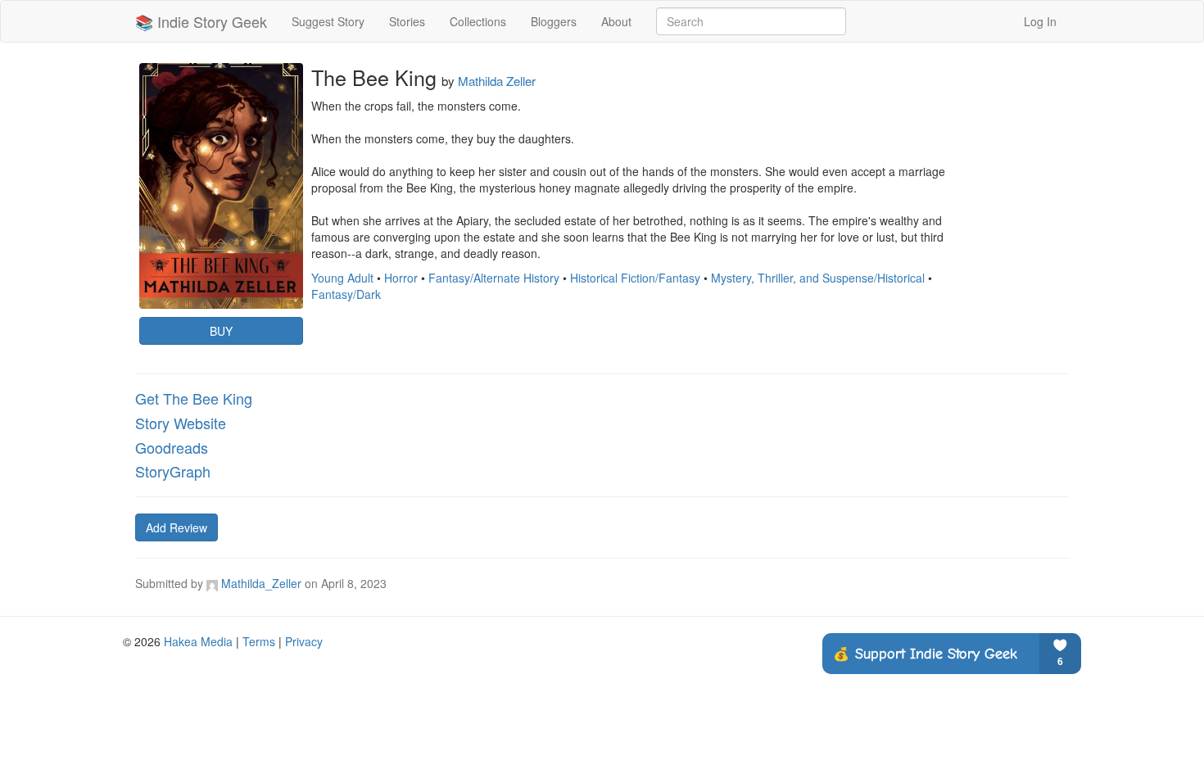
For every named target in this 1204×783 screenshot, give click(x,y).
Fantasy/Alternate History (493, 277)
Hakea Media (198, 641)
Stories (407, 21)
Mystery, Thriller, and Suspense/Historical (818, 277)
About (616, 21)
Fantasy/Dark (346, 294)
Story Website (180, 422)
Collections (478, 21)
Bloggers (554, 21)
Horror (401, 277)
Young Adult (342, 277)
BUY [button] (221, 331)
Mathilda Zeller (497, 80)
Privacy (304, 641)
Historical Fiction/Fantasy (635, 277)
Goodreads (171, 447)
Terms (258, 641)
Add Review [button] (176, 527)
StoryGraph (172, 471)
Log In (1040, 21)
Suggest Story (328, 21)
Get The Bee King (193, 398)
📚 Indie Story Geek (201, 21)
